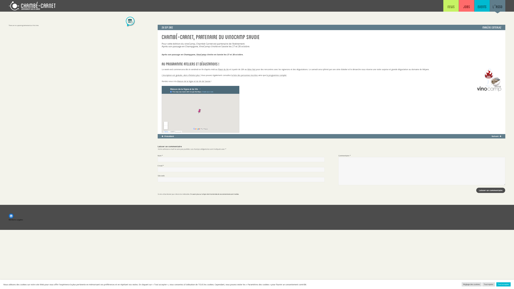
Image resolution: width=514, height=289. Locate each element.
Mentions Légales (16, 219)
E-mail (161, 165)
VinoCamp (201, 54)
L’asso (497, 6)
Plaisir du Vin (223, 69)
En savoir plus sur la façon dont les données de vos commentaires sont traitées (214, 194)
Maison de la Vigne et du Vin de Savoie (193, 81)
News (451, 6)
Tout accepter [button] (503, 284)
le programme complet (276, 75)
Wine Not (251, 69)
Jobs (466, 6)
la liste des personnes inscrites (244, 75)
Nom (160, 155)
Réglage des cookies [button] (471, 284)
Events (482, 6)
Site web (161, 175)
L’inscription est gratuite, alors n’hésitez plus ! (181, 75)
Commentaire (344, 155)
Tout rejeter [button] (488, 284)
